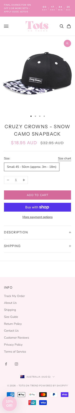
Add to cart (37, 195)
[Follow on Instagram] (16, 364)
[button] (9, 403)
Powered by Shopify (53, 385)
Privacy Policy (13, 345)
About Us (10, 303)
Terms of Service (15, 352)
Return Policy (13, 324)
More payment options (37, 217)
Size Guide (11, 317)
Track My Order (14, 296)
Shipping (10, 310)
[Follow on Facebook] (6, 364)
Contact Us (11, 331)
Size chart (64, 158)
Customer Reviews (16, 338)
